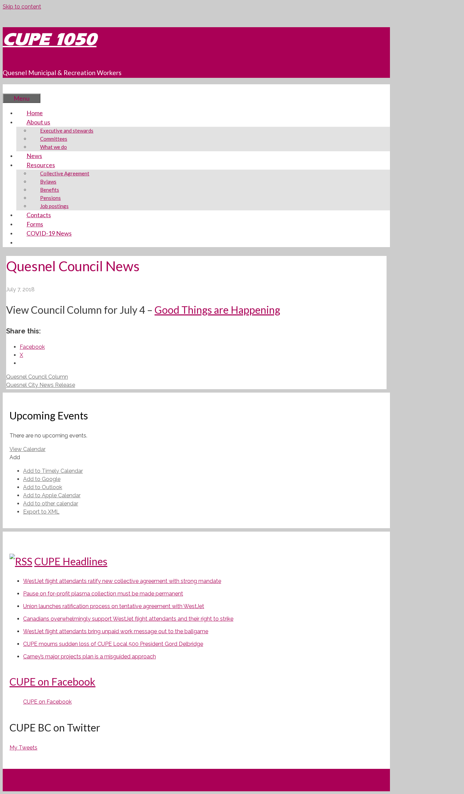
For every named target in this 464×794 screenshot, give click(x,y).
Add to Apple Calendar (52, 495)
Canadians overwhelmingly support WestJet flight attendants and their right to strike (128, 619)
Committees (53, 139)
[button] (15, 457)
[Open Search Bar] (13, 88)
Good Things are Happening (217, 310)
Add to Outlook (42, 487)
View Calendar (28, 449)
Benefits (49, 190)
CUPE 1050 (49, 39)
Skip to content (22, 6)
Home (34, 113)
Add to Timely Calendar (53, 471)
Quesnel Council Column (37, 377)
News (34, 155)
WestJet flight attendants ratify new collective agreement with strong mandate (122, 581)
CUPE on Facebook (52, 681)
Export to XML (41, 511)
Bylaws (48, 181)
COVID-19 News (49, 233)
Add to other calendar (50, 503)
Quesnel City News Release (40, 385)
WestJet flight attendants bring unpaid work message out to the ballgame (115, 631)
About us (38, 122)
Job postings (54, 206)
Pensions (50, 198)
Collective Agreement (64, 173)
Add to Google (41, 479)
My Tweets (23, 747)
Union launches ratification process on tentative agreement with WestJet (113, 606)
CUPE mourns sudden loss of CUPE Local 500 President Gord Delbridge (113, 644)
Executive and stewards (66, 130)
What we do (53, 147)
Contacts (38, 215)
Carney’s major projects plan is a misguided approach (89, 656)
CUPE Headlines (70, 561)
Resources (40, 165)
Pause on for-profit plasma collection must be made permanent (103, 593)
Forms (34, 224)
